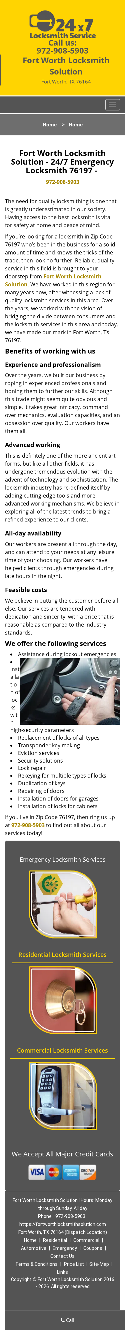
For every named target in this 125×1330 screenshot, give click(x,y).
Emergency (65, 1248)
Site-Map (99, 1264)
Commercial (86, 1240)
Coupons (92, 1248)
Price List (74, 1264)
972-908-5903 (63, 50)
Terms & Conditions (36, 1264)
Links (62, 1272)
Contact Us (62, 1256)
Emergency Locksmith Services (63, 859)
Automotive (33, 1248)
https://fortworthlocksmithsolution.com (62, 1224)
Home (50, 124)
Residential (55, 1240)
